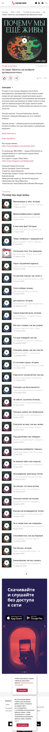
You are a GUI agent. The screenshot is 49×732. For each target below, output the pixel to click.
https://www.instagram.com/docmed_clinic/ (18, 146)
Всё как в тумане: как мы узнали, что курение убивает (28, 326)
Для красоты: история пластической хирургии (23, 301)
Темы (7, 704)
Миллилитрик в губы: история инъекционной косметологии (26, 202)
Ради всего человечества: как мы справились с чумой (28, 376)
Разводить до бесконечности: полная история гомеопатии (26, 388)
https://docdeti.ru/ (9, 138)
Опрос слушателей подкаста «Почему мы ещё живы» (25, 264)
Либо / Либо (15, 12)
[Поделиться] (16, 78)
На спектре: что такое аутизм (26, 486)
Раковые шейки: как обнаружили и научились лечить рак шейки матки (29, 413)
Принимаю (22, 690)
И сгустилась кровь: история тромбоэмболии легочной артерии (28, 363)
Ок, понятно (22, 725)
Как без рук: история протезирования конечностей (26, 549)
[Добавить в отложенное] (10, 78)
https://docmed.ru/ (9, 133)
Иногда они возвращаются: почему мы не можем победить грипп (28, 512)
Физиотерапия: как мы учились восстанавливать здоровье (27, 561)
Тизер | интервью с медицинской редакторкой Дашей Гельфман (28, 240)
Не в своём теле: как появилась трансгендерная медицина (27, 524)
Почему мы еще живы (31, 12)
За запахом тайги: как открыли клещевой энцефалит (26, 462)
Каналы (5, 12)
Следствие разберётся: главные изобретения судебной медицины (28, 450)
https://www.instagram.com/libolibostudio (18, 161)
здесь (17, 721)
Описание (6, 87)
